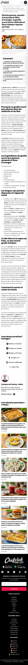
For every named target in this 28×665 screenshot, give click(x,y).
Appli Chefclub (14, 626)
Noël (14, 606)
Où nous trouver (14, 623)
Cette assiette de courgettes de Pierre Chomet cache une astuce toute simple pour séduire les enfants (14, 451)
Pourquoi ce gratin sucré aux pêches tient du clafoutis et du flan (13, 62)
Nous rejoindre (14, 634)
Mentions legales (14, 630)
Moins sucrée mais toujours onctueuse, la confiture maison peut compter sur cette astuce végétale (14, 499)
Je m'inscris (14, 589)
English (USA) (15, 646)
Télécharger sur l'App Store (7, 567)
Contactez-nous (14, 632)
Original (14, 610)
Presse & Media (14, 628)
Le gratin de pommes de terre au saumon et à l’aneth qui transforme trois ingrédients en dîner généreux (13, 547)
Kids (14, 608)
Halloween (14, 605)
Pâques (14, 603)
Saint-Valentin (14, 601)
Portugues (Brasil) (15, 654)
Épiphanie (14, 597)
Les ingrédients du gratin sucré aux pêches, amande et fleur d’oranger (13, 67)
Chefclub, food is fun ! (8, 7)
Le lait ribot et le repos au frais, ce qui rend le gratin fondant (13, 76)
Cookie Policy (15, 661)
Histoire (14, 624)
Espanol (15, 648)
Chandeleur (14, 599)
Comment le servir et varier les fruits (13, 80)
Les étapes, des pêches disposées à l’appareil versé (14, 72)
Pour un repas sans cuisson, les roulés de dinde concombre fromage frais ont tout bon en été (14, 475)
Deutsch (15, 642)
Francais (15, 641)
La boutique (14, 621)
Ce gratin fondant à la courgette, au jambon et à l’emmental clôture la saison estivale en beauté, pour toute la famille (13, 426)
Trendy (18, 7)
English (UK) (15, 644)
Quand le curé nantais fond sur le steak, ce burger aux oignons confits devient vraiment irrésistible (13, 523)
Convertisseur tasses (14, 612)
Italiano (15, 652)
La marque (14, 619)
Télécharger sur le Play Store (20, 567)
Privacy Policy (7, 661)
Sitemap (21, 661)
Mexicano (15, 650)
